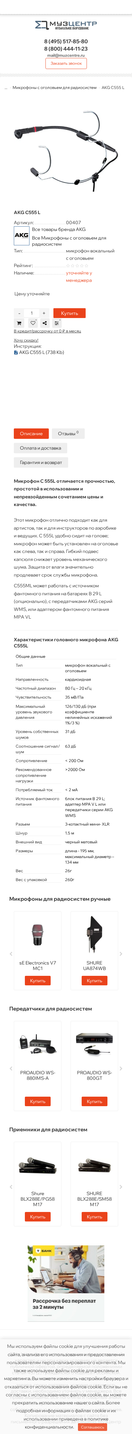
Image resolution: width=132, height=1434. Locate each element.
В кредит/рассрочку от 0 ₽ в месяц (47, 330)
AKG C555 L (41, 352)
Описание (31, 433)
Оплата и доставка (40, 448)
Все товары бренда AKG (59, 229)
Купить (69, 313)
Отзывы (68, 433)
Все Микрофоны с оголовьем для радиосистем (69, 241)
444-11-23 (66, 48)
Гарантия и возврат (41, 462)
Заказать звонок (66, 63)
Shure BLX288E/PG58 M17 (38, 1199)
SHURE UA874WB (94, 965)
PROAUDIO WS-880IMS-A (37, 1075)
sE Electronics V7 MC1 (37, 965)
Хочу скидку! (26, 340)
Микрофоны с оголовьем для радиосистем (54, 87)
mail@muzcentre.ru (66, 55)
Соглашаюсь (92, 1427)
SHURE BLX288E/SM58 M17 (94, 1199)
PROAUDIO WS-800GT (94, 1075)
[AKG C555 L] (66, 150)
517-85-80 (66, 41)
